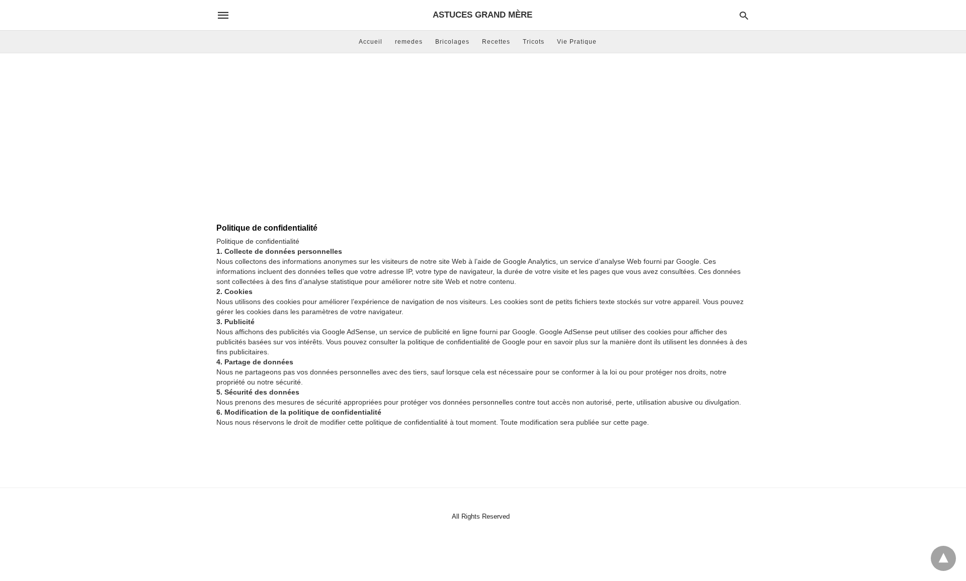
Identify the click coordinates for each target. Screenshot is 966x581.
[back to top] (943, 558)
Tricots (533, 41)
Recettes (496, 41)
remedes (409, 41)
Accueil (370, 41)
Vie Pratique (577, 41)
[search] (744, 15)
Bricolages (452, 41)
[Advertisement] (483, 133)
